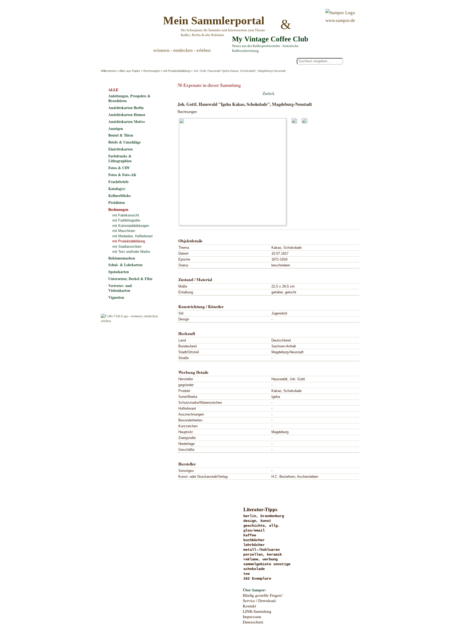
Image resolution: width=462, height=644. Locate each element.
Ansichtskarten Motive (126, 121)
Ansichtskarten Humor (126, 114)
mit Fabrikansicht (125, 215)
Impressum (252, 616)
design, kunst (257, 521)
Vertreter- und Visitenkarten (120, 288)
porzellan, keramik (262, 554)
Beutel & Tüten (120, 135)
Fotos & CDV (119, 167)
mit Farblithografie (126, 220)
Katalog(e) (116, 188)
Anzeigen (115, 128)
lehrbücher (254, 545)
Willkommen (108, 70)
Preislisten (116, 202)
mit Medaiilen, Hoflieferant (132, 236)
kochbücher (254, 540)
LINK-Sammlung (257, 611)
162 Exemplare (257, 578)
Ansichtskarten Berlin (126, 107)
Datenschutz (253, 621)
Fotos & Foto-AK (122, 174)
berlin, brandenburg (263, 516)
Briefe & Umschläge (124, 142)
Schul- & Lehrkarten (125, 264)
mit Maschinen (123, 231)
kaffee (249, 535)
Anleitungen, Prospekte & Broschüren (129, 98)
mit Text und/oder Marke (131, 252)
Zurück (269, 93)
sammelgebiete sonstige (266, 564)
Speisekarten (118, 271)
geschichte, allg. (261, 525)
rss (355, 618)
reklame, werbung (260, 559)
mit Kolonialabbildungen (130, 226)
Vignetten (116, 297)
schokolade (254, 569)
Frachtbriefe (118, 181)
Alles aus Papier (129, 70)
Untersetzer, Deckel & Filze (130, 278)
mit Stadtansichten (126, 247)
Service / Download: (259, 600)
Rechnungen (151, 70)
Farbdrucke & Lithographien (120, 158)
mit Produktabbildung (176, 70)
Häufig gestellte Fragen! (263, 595)
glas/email (254, 530)
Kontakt (249, 605)
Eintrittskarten (120, 149)
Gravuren (144, 527)
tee (246, 574)
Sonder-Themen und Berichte (144, 582)
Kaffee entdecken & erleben (144, 593)
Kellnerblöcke (119, 195)
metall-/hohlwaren (261, 550)
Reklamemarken (121, 258)
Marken (144, 538)
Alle (124, 61)
